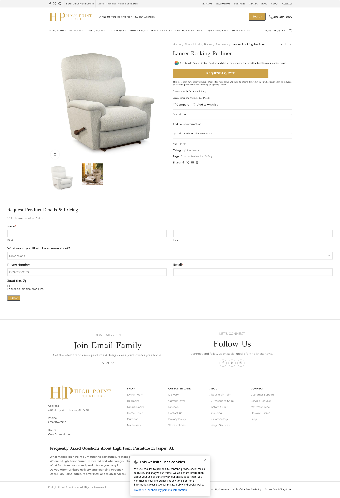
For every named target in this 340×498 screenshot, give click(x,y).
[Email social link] (192, 162)
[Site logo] (70, 16)
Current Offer (176, 400)
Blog (254, 419)
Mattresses (134, 425)
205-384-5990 (57, 422)
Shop (188, 44)
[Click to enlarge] (55, 154)
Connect (257, 388)
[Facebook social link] (50, 3)
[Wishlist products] (290, 30)
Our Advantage (219, 419)
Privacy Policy (177, 419)
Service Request (261, 400)
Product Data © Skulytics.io (278, 489)
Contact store (179, 91)
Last (176, 240)
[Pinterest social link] (59, 3)
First (10, 240)
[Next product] (290, 44)
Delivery (173, 394)
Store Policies (176, 425)
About (214, 388)
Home (177, 44)
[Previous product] (281, 44)
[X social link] (54, 3)
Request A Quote (220, 73)
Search (257, 16)
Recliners (222, 44)
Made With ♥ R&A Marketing (247, 489)
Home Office (135, 413)
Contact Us (175, 413)
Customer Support (262, 394)
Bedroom (133, 400)
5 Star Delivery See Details (80, 3)
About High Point (220, 394)
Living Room (203, 44)
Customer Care (179, 388)
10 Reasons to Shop (222, 400)
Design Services (220, 425)
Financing (216, 413)
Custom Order (219, 407)
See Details (132, 3)
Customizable (190, 156)
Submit (14, 298)
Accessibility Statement (218, 489)
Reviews (173, 407)
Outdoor (132, 419)
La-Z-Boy (206, 156)
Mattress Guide (260, 407)
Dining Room (135, 407)
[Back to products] (286, 44)
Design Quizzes (260, 413)
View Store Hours (59, 434)
